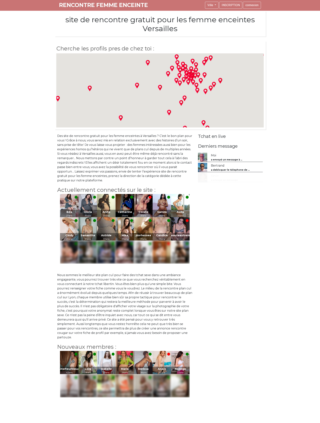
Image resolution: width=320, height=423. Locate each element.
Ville (210, 5)
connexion (252, 5)
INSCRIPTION (231, 5)
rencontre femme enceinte (103, 5)
